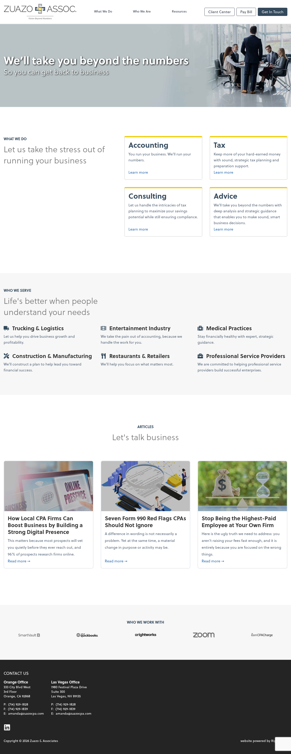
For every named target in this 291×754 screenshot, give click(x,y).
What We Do (103, 11)
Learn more (153, 172)
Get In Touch (272, 11)
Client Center (219, 11)
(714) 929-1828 (18, 704)
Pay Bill (246, 11)
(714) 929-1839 (18, 708)
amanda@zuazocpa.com (26, 713)
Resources (179, 11)
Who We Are (142, 11)
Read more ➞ (48, 561)
